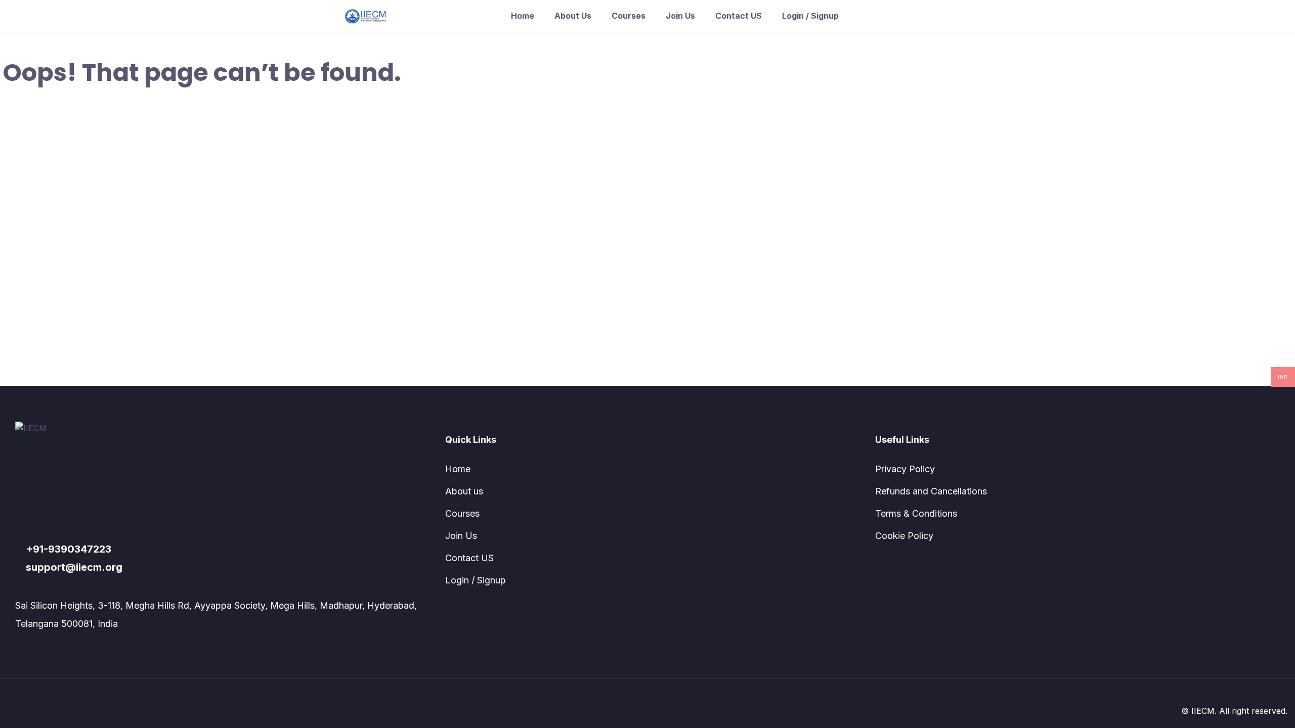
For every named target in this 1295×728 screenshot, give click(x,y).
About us (572, 16)
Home (522, 16)
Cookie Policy (904, 535)
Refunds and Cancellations (931, 491)
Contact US (738, 16)
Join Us (680, 16)
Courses (628, 16)
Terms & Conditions (916, 513)
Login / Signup (810, 16)
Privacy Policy (905, 469)
